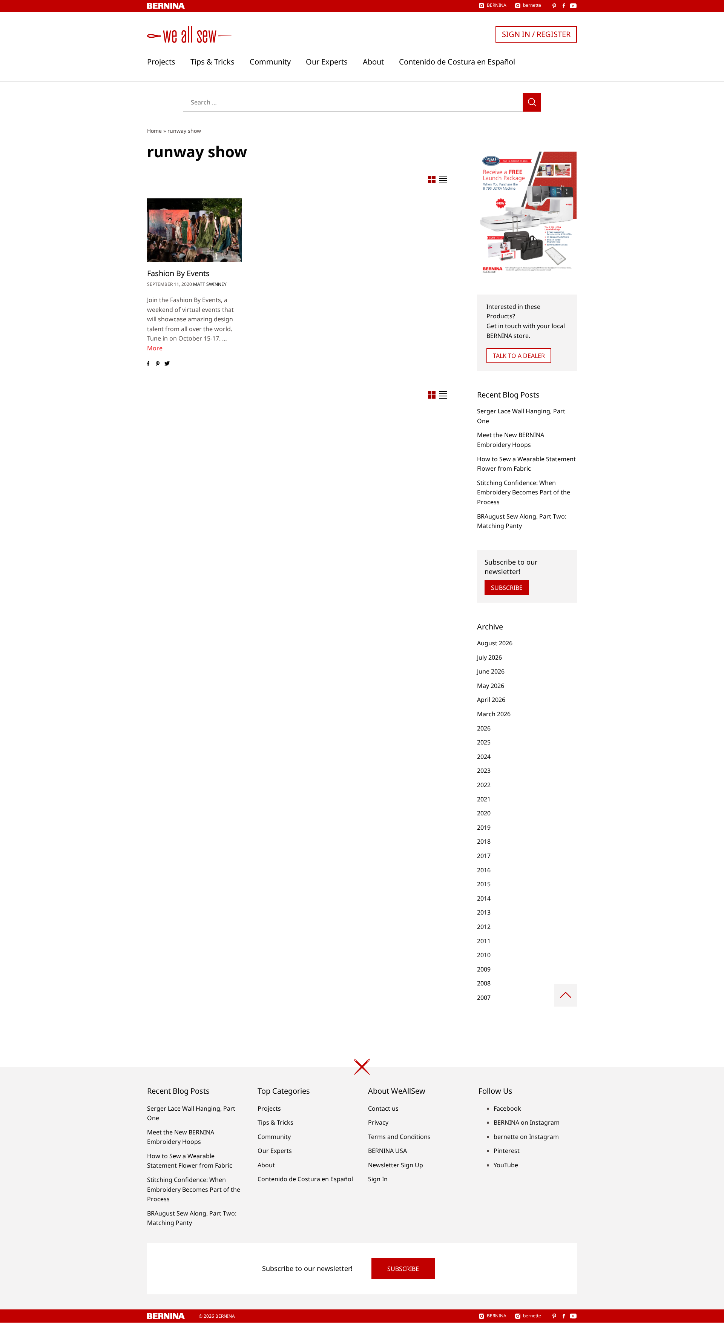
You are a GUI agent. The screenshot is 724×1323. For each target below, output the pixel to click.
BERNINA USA (387, 1150)
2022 (484, 785)
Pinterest (507, 1150)
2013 (484, 912)
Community (270, 62)
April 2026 (491, 699)
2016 (484, 870)
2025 (484, 742)
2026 (484, 728)
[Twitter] (167, 364)
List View (443, 179)
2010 (484, 955)
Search (532, 102)
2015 (484, 884)
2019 (484, 827)
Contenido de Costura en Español (457, 62)
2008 (484, 983)
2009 (484, 969)
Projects (161, 62)
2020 (484, 813)
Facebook (507, 1108)
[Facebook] (148, 364)
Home (154, 130)
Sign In (378, 1179)
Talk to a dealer (519, 355)
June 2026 (491, 671)
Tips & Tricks (212, 62)
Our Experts (327, 62)
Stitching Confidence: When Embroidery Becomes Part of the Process (523, 492)
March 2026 (494, 714)
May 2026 (490, 685)
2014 (484, 898)
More (155, 348)
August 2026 (494, 643)
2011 (484, 941)
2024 (484, 756)
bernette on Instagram (526, 1137)
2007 (484, 997)
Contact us (383, 1108)
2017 (484, 856)
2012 (484, 926)
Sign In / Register (536, 34)
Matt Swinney (210, 284)
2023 (484, 770)
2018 (484, 841)
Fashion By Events (178, 273)
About (373, 62)
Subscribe (507, 587)
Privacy (378, 1122)
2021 (484, 799)
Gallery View (432, 179)
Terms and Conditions (399, 1137)
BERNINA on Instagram (527, 1122)
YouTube (506, 1165)
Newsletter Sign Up (395, 1165)
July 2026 (489, 657)
